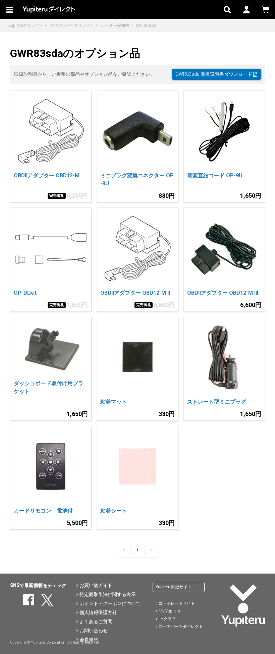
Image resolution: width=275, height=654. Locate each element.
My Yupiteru (169, 611)
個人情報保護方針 (98, 612)
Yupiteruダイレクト (25, 25)
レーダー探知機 (115, 25)
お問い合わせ (93, 630)
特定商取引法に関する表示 (107, 594)
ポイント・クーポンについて (110, 603)
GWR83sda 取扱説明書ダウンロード (214, 74)
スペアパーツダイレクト (72, 25)
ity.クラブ (167, 618)
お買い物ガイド (95, 585)
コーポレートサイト (177, 603)
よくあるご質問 (95, 621)
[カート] (265, 9)
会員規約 (88, 639)
